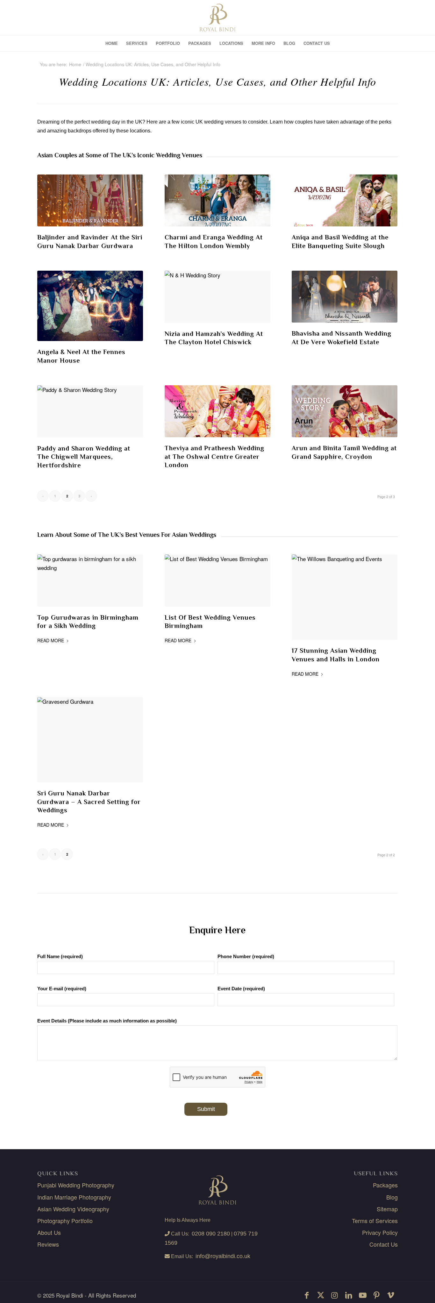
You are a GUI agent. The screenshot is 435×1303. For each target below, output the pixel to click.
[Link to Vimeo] (391, 1294)
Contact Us (383, 1244)
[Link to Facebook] (306, 1294)
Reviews (48, 1244)
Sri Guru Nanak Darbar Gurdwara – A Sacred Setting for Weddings (89, 802)
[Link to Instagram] (334, 1294)
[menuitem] (111, 43)
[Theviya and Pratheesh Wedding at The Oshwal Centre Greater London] (217, 411)
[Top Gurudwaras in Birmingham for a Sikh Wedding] (90, 580)
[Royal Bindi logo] (217, 17)
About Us (49, 1232)
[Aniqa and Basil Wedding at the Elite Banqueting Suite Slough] (345, 200)
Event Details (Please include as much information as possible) (107, 1020)
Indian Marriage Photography (74, 1197)
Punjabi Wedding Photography (75, 1185)
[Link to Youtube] (362, 1294)
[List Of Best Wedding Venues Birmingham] (217, 580)
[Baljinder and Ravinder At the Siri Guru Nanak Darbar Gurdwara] (90, 200)
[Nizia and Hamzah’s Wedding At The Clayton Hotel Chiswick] (217, 297)
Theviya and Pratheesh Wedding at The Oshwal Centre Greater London (214, 457)
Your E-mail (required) (61, 988)
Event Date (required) (241, 988)
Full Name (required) (60, 956)
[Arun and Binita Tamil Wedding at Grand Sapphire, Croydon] (345, 411)
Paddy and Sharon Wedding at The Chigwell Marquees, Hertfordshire (83, 457)
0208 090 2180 (211, 1233)
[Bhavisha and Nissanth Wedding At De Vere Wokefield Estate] (345, 297)
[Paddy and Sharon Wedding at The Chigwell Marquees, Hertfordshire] (90, 411)
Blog (392, 1197)
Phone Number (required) (246, 956)
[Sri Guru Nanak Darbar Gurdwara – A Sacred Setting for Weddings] (90, 739)
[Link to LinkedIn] (348, 1294)
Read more (50, 640)
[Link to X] (320, 1294)
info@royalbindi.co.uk (223, 1256)
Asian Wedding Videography (73, 1208)
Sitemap (387, 1208)
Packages (385, 1185)
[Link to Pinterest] (377, 1294)
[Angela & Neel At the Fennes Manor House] (90, 306)
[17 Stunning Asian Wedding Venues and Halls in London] (345, 597)
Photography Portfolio (65, 1220)
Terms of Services (375, 1220)
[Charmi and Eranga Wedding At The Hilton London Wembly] (217, 200)
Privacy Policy (380, 1232)
